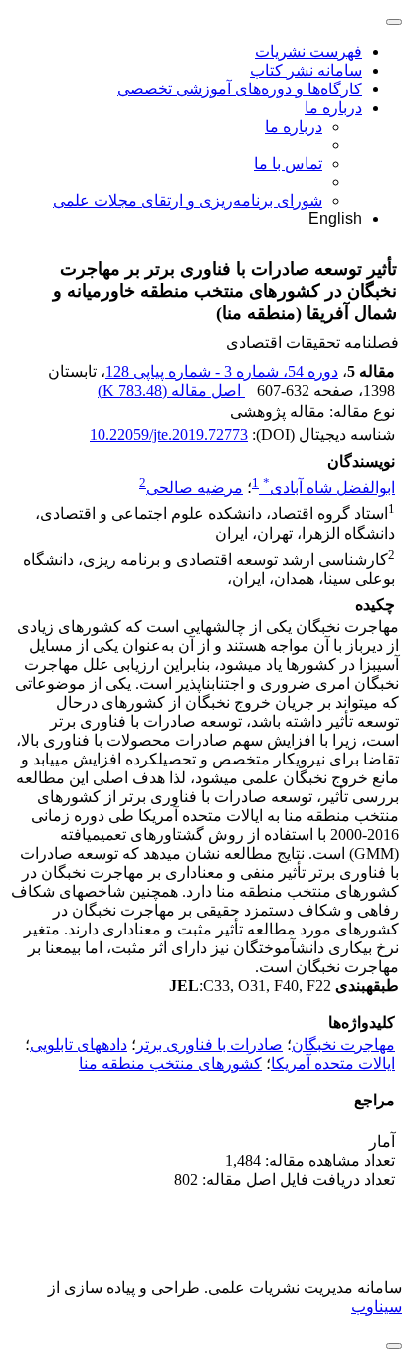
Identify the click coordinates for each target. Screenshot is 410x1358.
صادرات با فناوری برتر (209, 1044)
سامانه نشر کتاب (306, 70)
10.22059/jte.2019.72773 (169, 434)
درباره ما (333, 107)
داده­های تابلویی (78, 1044)
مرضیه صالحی (194, 487)
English (335, 218)
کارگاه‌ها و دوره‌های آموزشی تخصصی (239, 89)
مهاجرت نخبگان (343, 1044)
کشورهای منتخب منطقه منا (170, 1063)
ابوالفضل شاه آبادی (329, 487)
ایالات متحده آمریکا (333, 1063)
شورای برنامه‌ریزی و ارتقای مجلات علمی (187, 200)
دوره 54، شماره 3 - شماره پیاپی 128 (221, 371)
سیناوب (376, 1306)
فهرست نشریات (308, 51)
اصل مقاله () (171, 390)
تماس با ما (288, 163)
